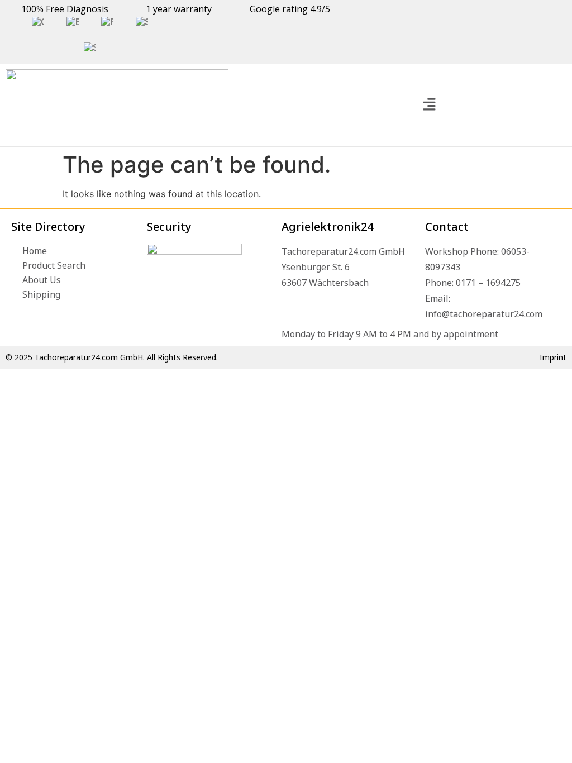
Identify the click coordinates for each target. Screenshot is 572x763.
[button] (429, 105)
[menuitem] (38, 22)
